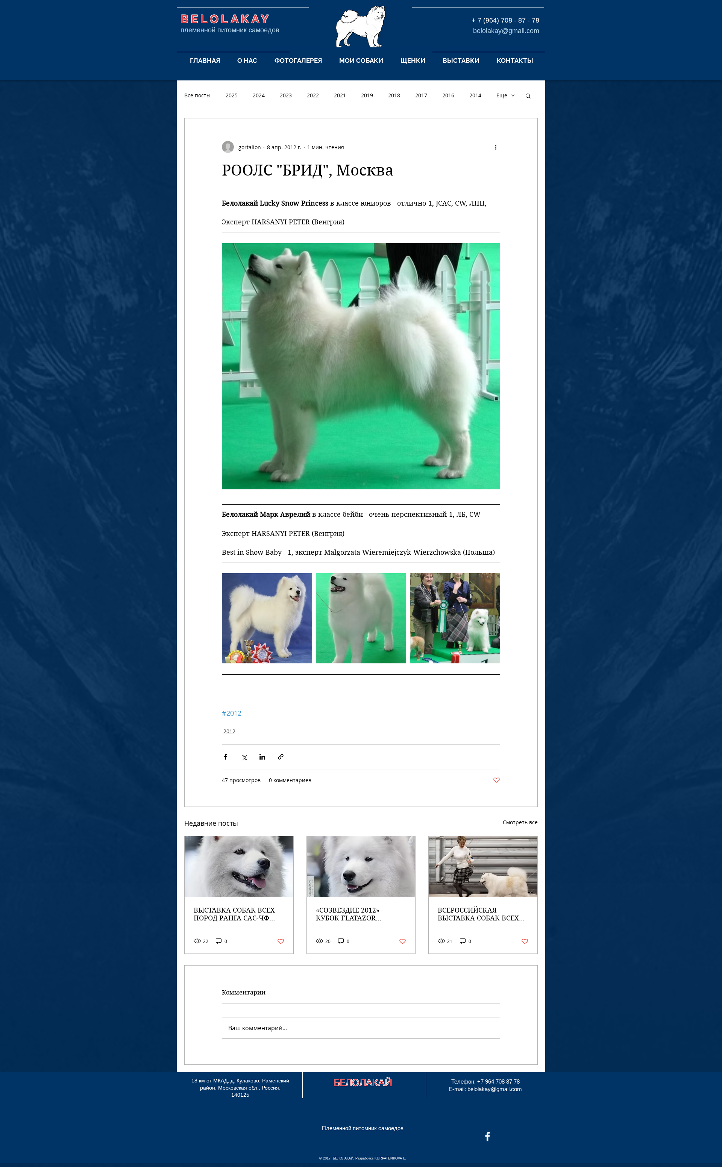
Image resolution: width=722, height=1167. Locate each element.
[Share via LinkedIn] (262, 756)
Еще (501, 95)
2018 (394, 95)
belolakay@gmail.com (506, 31)
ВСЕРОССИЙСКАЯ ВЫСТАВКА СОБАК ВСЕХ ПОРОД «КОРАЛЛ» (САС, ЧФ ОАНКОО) (478, 914)
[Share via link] (280, 756)
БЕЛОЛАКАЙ (363, 1082)
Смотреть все (520, 822)
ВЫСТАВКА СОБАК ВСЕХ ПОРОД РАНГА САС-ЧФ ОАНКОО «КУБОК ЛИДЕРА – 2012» (238, 914)
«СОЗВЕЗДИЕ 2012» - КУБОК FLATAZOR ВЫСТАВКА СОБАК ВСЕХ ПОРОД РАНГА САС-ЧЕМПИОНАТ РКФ (356, 914)
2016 (448, 95)
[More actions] (495, 146)
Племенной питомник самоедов (362, 1128)
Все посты (197, 95)
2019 (367, 95)
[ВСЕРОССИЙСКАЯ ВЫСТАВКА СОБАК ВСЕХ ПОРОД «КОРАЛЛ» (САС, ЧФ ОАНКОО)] (483, 866)
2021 (340, 95)
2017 (421, 95)
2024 (259, 95)
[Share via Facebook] (225, 756)
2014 (475, 95)
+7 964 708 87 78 (498, 1081)
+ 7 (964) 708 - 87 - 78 (505, 20)
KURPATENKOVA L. (390, 1158)
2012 (229, 731)
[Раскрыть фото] (267, 618)
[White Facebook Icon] (487, 1136)
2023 (286, 95)
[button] (247, 57)
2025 (232, 95)
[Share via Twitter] (243, 756)
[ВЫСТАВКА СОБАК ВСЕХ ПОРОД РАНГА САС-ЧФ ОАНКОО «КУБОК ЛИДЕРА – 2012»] (239, 866)
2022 (313, 95)
